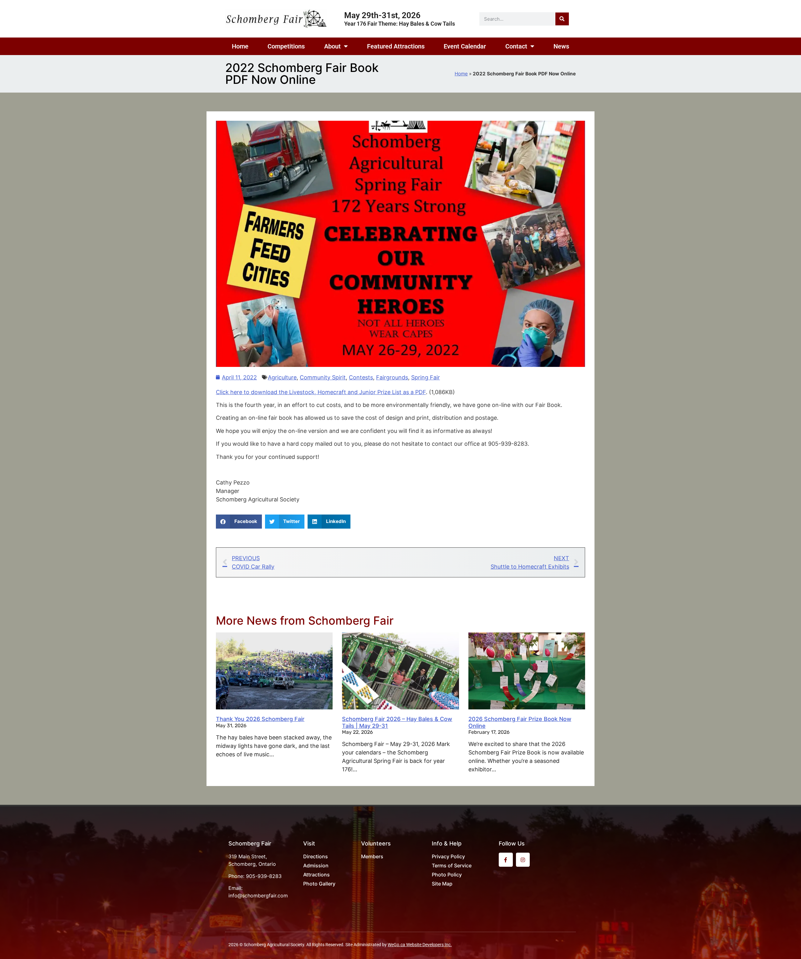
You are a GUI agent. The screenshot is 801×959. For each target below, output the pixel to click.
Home (240, 46)
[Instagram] (523, 860)
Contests (361, 377)
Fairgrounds (392, 377)
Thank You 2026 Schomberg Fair (260, 719)
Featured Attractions (396, 46)
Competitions (286, 46)
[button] (239, 522)
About (332, 46)
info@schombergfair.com (258, 895)
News (561, 46)
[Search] (562, 19)
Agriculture (282, 377)
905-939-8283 (264, 876)
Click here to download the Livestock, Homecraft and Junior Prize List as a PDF (321, 392)
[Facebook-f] (506, 860)
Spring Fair (425, 377)
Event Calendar (465, 46)
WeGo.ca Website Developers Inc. (420, 944)
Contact (516, 46)
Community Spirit (323, 377)
